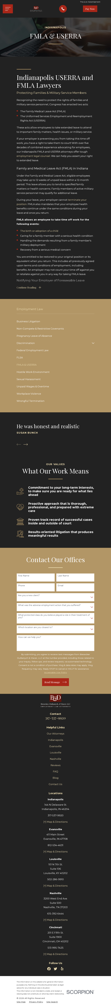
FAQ (55, 771)
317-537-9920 (55, 717)
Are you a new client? (29, 595)
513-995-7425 (55, 947)
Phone (21, 585)
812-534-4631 (55, 845)
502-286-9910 (55, 879)
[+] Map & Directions (56, 821)
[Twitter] (55, 968)
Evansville (55, 746)
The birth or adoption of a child (39, 230)
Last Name (63, 576)
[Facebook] (49, 968)
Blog (56, 777)
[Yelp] (62, 968)
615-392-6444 (55, 913)
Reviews (56, 765)
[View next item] (25, 444)
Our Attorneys (55, 733)
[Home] (36, 9)
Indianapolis (55, 740)
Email (60, 585)
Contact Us (55, 784)
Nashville (55, 758)
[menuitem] (55, 321)
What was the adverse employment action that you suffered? (49, 605)
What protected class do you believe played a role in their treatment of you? (54, 616)
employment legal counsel (33, 156)
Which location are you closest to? (35, 627)
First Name (23, 576)
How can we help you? (29, 637)
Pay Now (90, 8)
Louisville (55, 752)
